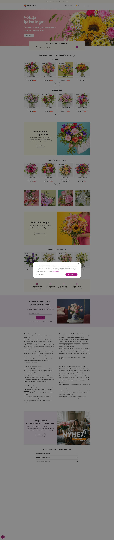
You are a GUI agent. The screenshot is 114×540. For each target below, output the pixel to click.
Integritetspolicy (55, 271)
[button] (40, 274)
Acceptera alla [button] (71, 274)
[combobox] (78, 263)
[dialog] (57, 270)
